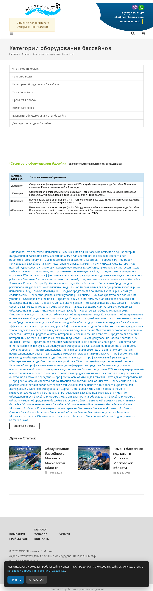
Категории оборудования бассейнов (35, 84)
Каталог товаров (40, 532)
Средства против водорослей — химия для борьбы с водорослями (59, 322)
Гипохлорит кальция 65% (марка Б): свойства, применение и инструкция (86, 267)
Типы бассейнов (22, 92)
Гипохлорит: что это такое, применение (35, 252)
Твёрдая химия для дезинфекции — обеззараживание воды (78, 302)
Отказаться (36, 579)
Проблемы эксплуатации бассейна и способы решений (79, 283)
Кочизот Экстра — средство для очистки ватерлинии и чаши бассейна (54, 342)
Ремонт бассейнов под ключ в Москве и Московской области (128, 458)
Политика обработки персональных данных (76, 589)
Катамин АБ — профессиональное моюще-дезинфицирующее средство (55, 365)
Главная (13, 54)
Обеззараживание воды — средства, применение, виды (58, 299)
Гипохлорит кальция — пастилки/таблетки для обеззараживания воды (54, 314)
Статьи (25, 54)
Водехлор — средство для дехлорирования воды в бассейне (56, 330)
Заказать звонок (130, 21)
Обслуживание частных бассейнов (44, 404)
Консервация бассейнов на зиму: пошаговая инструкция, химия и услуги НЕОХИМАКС (63, 263)
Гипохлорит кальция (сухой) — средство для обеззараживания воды (84, 310)
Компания (16, 534)
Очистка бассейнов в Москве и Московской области (43, 412)
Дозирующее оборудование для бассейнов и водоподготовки (89, 345)
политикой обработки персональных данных (36, 570)
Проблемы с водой (24, 100)
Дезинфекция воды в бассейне (31, 123)
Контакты (41, 539)
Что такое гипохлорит (26, 68)
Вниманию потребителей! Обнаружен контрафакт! (32, 24)
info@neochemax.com (129, 17)
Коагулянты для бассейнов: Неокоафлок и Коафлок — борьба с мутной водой (81, 259)
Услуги (64, 534)
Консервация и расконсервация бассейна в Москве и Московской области (84, 408)
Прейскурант (16, 539)
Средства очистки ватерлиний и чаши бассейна (65, 334)
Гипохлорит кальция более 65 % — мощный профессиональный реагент (86, 361)
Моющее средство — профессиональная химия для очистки (66, 377)
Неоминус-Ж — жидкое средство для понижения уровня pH (81, 291)
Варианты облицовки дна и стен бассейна (39, 115)
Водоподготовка (23, 107)
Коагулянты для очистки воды (49, 318)
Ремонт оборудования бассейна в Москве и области (54, 400)
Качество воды (22, 76)
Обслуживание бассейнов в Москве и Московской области (75, 416)
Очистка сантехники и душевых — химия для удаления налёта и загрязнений (89, 338)
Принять (15, 579)
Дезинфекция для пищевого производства (88, 385)
